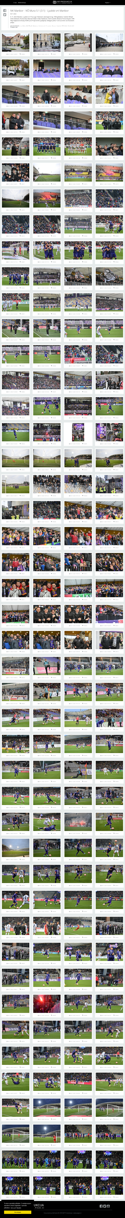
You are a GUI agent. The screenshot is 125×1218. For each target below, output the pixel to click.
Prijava (107, 2)
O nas (15, 2)
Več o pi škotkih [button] (16, 1208)
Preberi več (14, 27)
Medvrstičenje (22, 2)
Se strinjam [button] (17, 1212)
